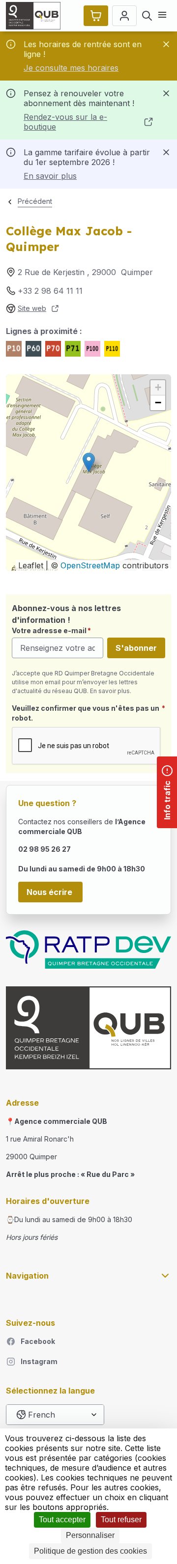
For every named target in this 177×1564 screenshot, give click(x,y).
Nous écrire (50, 892)
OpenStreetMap (90, 565)
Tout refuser (121, 1519)
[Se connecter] (124, 15)
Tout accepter (62, 1519)
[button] (89, 462)
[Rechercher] (147, 15)
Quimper (137, 272)
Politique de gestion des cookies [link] (90, 1551)
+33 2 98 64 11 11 (50, 291)
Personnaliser (90, 1535)
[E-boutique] (96, 15)
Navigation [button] (27, 1276)
